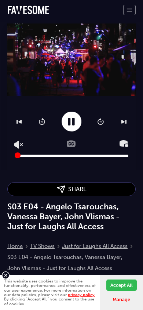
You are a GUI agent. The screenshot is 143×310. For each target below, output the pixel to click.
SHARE (76, 188)
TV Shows (42, 246)
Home (15, 246)
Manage (121, 299)
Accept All (121, 285)
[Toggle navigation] (129, 10)
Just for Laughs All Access (95, 246)
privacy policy (81, 294)
